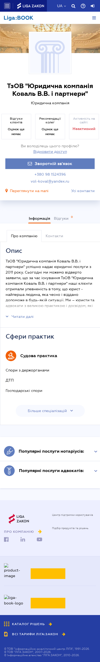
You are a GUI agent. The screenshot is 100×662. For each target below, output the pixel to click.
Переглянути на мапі (29, 191)
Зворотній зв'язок (53, 163)
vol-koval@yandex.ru (50, 181)
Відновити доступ (50, 151)
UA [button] (60, 6)
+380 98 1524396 (50, 174)
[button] (7, 6)
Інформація (39, 218)
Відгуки (62, 218)
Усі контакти (83, 191)
